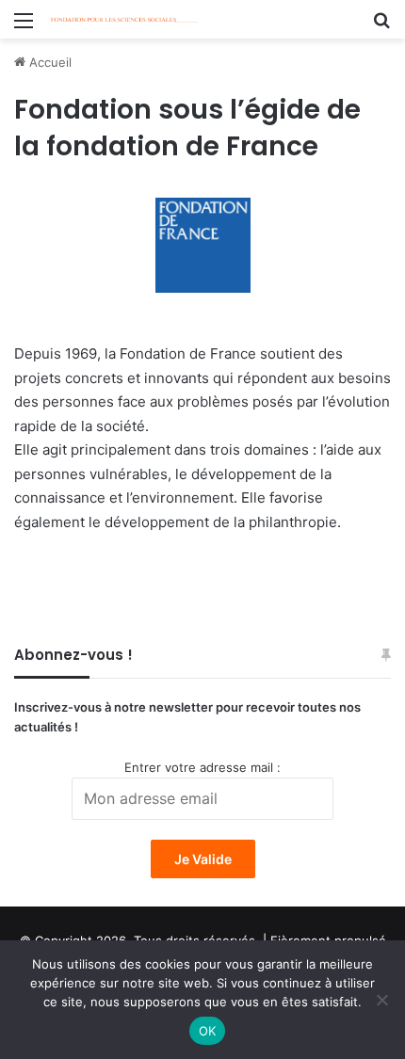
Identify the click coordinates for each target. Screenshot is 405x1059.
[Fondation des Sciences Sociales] (122, 19)
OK (208, 1030)
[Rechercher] (381, 27)
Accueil (48, 62)
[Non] (381, 999)
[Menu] (23, 27)
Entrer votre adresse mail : (202, 767)
